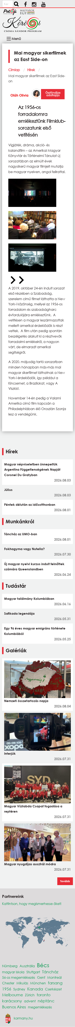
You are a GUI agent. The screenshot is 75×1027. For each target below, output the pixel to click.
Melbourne (12, 994)
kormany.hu (23, 1018)
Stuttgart (33, 972)
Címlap (14, 70)
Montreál (54, 977)
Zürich (30, 995)
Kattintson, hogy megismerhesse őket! (31, 903)
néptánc (46, 1000)
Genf (41, 977)
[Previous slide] (12, 280)
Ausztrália (27, 966)
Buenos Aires (14, 1006)
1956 (6, 988)
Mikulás (22, 983)
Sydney (19, 989)
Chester (8, 983)
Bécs (43, 965)
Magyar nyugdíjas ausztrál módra (30, 864)
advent (30, 1001)
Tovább (65, 881)
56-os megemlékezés (18, 977)
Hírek (31, 70)
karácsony (12, 1000)
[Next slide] (21, 280)
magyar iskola (13, 972)
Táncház (50, 971)
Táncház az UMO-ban (20, 534)
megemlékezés (40, 1007)
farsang (55, 982)
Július (8, 490)
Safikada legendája (19, 613)
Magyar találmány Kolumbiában (29, 598)
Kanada (35, 988)
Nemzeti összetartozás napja (26, 701)
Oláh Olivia (19, 95)
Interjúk (10, 753)
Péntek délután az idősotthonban (29, 504)
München (38, 983)
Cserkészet (53, 989)
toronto (43, 994)
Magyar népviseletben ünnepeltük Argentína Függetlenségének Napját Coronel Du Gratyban (32, 469)
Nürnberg (10, 966)
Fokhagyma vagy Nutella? (24, 549)
